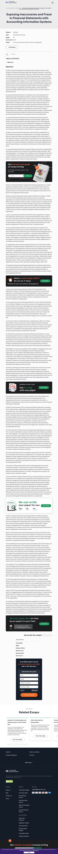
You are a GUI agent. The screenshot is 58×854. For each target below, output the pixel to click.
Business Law (20, 650)
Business (12, 8)
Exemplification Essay (19, 35)
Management (38, 42)
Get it (28, 175)
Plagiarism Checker (24, 823)
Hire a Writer (46, 505)
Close (29, 852)
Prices (7, 798)
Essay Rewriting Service (23, 801)
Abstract (10, 62)
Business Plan (20, 653)
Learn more (44, 623)
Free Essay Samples (24, 790)
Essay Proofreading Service (24, 806)
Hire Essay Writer (23, 793)
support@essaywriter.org (38, 789)
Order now (29, 695)
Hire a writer (44, 387)
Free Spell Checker (24, 833)
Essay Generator (23, 825)
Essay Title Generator (22, 819)
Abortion (8, 752)
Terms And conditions (23, 178)
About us (8, 790)
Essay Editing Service (22, 796)
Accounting (19, 8)
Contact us (9, 795)
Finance (32, 42)
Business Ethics (24, 42)
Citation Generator (24, 836)
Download (12, 47)
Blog (7, 793)
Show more (28, 762)
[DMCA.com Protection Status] (9, 782)
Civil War (32, 755)
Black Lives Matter (34, 752)
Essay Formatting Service (23, 810)
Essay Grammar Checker (23, 829)
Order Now (45, 280)
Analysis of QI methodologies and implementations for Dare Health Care (17, 722)
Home (8, 8)
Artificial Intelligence (11, 755)
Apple (17, 645)
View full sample (17, 739)
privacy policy (36, 850)
